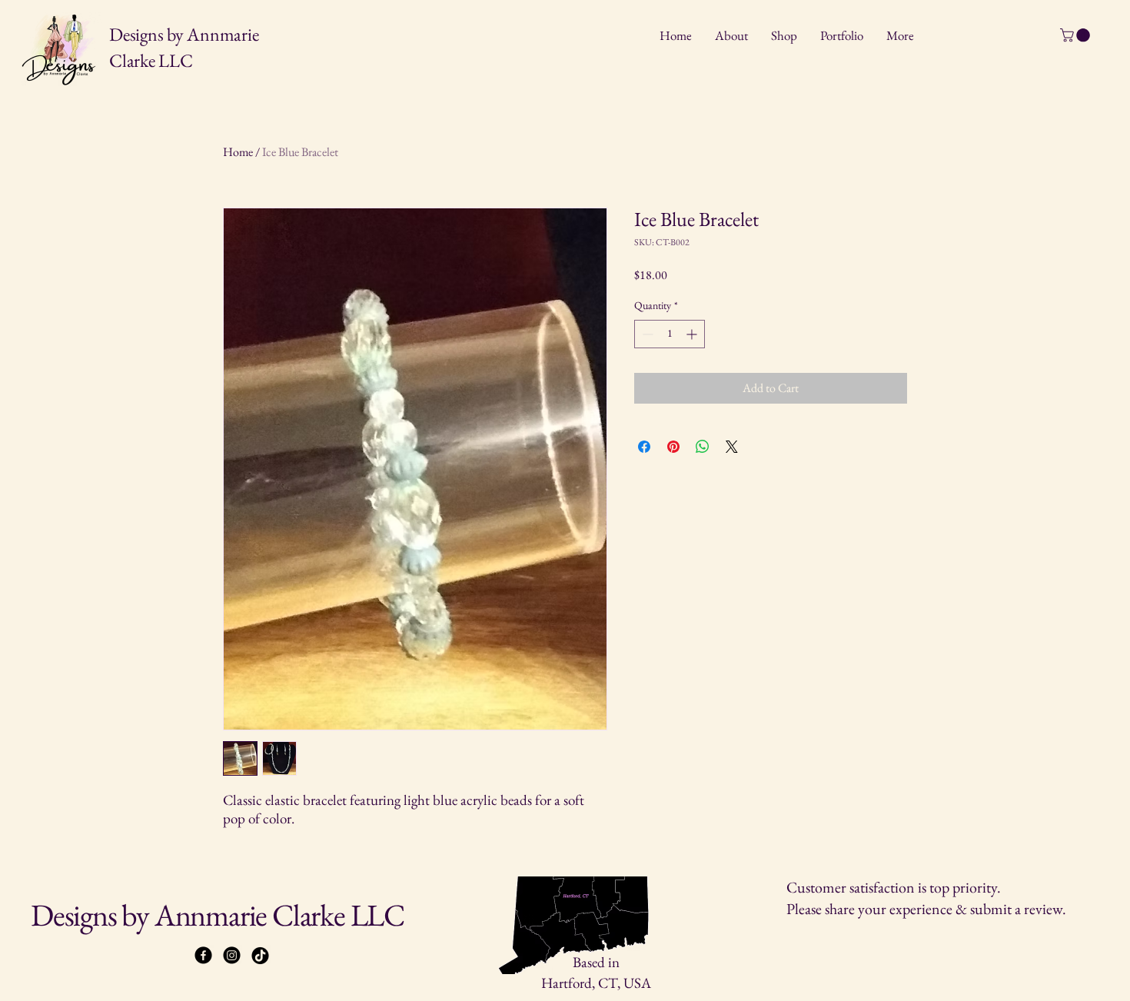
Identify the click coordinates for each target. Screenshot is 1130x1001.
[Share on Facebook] (644, 446)
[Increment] (693, 334)
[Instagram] (231, 955)
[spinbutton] (669, 334)
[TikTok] (260, 955)
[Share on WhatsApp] (702, 446)
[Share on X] (732, 446)
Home (238, 152)
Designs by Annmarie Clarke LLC (217, 915)
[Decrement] (646, 334)
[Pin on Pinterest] (673, 446)
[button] (1076, 35)
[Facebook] (203, 955)
